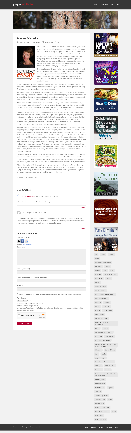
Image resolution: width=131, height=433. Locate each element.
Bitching (107, 302)
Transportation (100, 399)
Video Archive (99, 404)
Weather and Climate (101, 411)
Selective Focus (100, 384)
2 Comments (49, 42)
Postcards (98, 370)
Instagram (98, 336)
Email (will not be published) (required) (32, 277)
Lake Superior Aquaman (102, 340)
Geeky (97, 328)
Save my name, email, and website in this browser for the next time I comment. (50, 294)
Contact (101, 427)
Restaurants (99, 278)
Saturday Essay (32, 178)
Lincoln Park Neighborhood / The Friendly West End (105, 345)
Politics (97, 270)
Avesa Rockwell (24, 42)
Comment (21, 247)
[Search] (117, 4)
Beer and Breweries (101, 298)
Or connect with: (23, 237)
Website (20, 286)
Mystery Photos (100, 358)
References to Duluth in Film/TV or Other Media (105, 375)
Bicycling (98, 302)
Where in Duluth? (100, 419)
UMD (110, 399)
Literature (98, 350)
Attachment (21, 298)
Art (96, 255)
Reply (83, 207)
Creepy (97, 310)
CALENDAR (104, 4)
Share (59, 42)
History (111, 255)
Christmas (106, 306)
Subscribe (109, 427)
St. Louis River (99, 388)
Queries (107, 370)
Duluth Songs (99, 314)
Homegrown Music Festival (103, 332)
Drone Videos (107, 310)
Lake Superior (109, 336)
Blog (86, 427)
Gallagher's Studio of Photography (101, 323)
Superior (110, 388)
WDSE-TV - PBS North (102, 407)
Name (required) (23, 269)
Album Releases (100, 290)
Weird (114, 411)
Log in (116, 427)
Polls (105, 270)
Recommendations (110, 274)
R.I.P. (111, 270)
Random (98, 274)
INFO (112, 4)
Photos (107, 266)
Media (104, 354)
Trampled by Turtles (101, 395)
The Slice (98, 392)
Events (103, 255)
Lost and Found (110, 350)
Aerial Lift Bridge (100, 286)
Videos (97, 282)
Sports (109, 278)
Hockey (105, 328)
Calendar (93, 427)
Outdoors (98, 266)
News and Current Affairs (103, 263)
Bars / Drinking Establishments (104, 294)
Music (21, 178)
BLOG (95, 4)
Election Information (101, 318)
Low (96, 354)
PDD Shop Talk (110, 366)
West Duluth (99, 415)
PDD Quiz (98, 366)
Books (97, 306)
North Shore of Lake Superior (104, 362)
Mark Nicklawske (28, 196)
